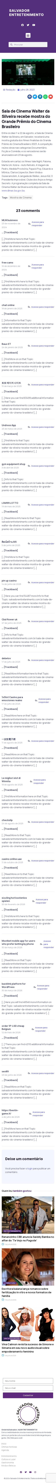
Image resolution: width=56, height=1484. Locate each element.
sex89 (5, 1071)
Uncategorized (12, 1338)
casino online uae (12, 859)
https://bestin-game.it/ (10, 1112)
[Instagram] (35, 1472)
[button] (28, 35)
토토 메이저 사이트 (11, 382)
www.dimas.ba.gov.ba (13, 190)
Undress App (9, 425)
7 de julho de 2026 (10, 1244)
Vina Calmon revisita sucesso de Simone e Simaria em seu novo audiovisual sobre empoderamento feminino (28, 1348)
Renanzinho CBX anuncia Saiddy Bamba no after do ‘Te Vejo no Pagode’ (28, 1238)
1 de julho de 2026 (10, 1355)
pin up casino (9, 580)
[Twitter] (26, 1472)
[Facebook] (21, 1472)
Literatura (10, 1283)
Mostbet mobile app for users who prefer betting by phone (18, 942)
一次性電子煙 (9, 739)
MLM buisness (10, 220)
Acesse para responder (38, 224)
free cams (7, 262)
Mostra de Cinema (21, 197)
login (29, 1168)
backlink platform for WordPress (14, 985)
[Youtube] (30, 1472)
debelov (6, 658)
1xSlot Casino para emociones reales (12, 699)
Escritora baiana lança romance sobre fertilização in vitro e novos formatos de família (26, 1292)
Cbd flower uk (9, 619)
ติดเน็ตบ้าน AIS (9, 541)
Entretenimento (12, 1231)
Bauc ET (6, 344)
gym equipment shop (13, 464)
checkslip (7, 820)
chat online (8, 305)
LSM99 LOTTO (10, 502)
